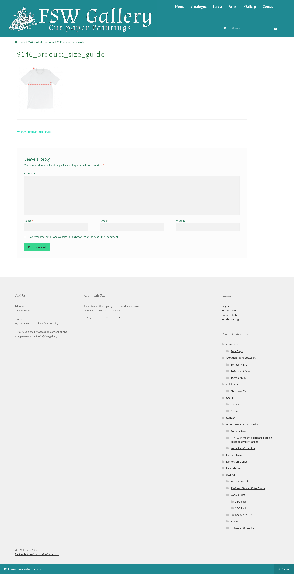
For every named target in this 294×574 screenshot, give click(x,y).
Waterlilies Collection (243, 448)
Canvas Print (238, 495)
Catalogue (199, 6)
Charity (230, 398)
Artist (233, 6)
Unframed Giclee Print (243, 528)
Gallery (250, 6)
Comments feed (231, 315)
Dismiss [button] (285, 569)
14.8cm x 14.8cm (240, 371)
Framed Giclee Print (242, 515)
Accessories (233, 344)
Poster (235, 411)
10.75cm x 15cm (240, 364)
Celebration (232, 384)
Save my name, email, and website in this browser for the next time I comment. (73, 237)
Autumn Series (239, 431)
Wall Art (230, 475)
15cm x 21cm (238, 378)
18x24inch (241, 508)
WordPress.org (230, 319)
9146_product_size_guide (41, 42)
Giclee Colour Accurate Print (242, 424)
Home (179, 6)
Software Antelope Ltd (113, 318)
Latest (217, 6)
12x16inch (241, 501)
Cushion (230, 418)
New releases (233, 468)
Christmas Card (239, 391)
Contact (268, 6)
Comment (31, 173)
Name (28, 221)
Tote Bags (237, 351)
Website (180, 221)
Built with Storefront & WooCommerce (37, 554)
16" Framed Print (240, 481)
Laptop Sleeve (234, 455)
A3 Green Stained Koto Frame (248, 488)
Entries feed (229, 310)
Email (104, 221)
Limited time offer (236, 461)
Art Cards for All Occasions (241, 358)
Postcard (236, 404)
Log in (225, 306)
